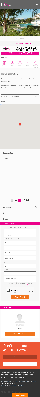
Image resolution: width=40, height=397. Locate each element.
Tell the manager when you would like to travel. (16, 227)
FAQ (12, 377)
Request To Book (20, 395)
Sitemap (21, 377)
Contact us (18, 374)
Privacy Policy (27, 285)
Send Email (20, 297)
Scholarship (4, 374)
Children (6, 269)
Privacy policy (5, 377)
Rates (5, 213)
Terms (31, 374)
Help (16, 377)
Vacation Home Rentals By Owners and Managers (14, 372)
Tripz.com (13, 386)
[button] (38, 11)
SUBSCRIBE (20, 364)
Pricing (11, 374)
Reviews (6, 219)
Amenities (7, 207)
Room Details (8, 153)
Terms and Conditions (15, 285)
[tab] (20, 153)
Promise (32, 372)
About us (25, 374)
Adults (5, 262)
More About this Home (10, 96)
